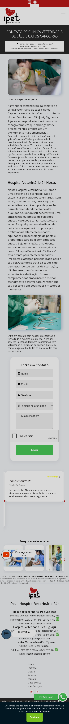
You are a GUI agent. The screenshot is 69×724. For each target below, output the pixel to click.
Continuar (34, 717)
